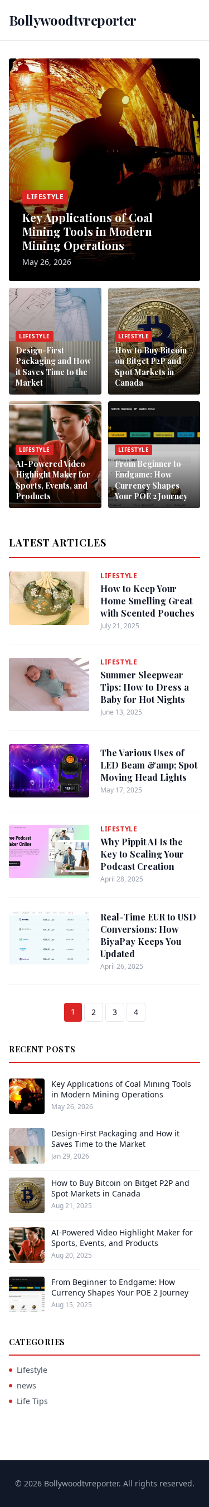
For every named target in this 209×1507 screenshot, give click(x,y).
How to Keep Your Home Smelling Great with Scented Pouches (147, 601)
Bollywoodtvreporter (73, 20)
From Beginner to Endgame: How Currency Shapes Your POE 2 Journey (151, 480)
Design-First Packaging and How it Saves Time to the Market (53, 366)
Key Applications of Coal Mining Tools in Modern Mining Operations (87, 231)
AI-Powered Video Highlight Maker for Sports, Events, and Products (53, 480)
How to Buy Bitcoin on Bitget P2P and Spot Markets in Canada (151, 366)
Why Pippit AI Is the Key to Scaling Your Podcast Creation (142, 854)
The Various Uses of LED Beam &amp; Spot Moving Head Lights (148, 765)
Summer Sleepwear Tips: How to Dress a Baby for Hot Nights (144, 687)
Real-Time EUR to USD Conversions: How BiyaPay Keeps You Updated (148, 935)
